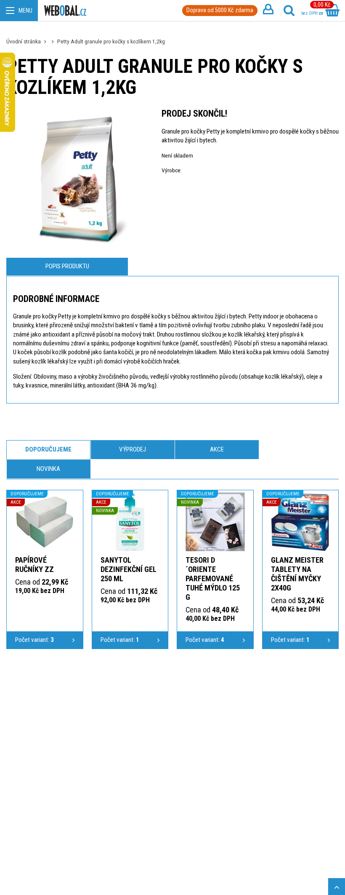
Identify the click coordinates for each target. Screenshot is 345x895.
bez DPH (310, 13)
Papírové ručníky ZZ (34, 565)
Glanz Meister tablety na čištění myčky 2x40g (297, 574)
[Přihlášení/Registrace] (268, 10)
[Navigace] (19, 10)
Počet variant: (34, 640)
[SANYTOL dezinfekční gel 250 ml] (130, 522)
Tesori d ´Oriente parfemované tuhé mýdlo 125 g (213, 578)
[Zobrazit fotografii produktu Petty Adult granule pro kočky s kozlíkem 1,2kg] (77, 180)
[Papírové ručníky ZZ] (44, 522)
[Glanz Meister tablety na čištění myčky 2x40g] (300, 522)
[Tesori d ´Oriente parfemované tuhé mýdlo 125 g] (215, 522)
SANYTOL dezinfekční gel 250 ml (129, 569)
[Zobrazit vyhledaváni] (289, 10)
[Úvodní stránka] (65, 10)
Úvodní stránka (23, 41)
